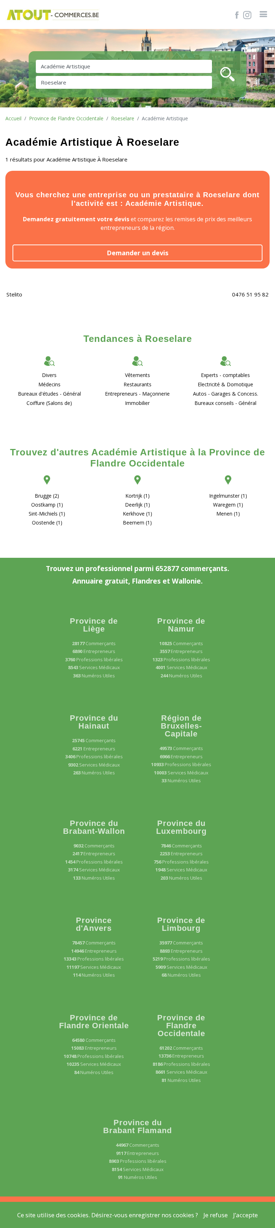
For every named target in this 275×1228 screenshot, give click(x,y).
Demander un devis (137, 252)
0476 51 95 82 (250, 294)
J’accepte (245, 1215)
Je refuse (215, 1215)
